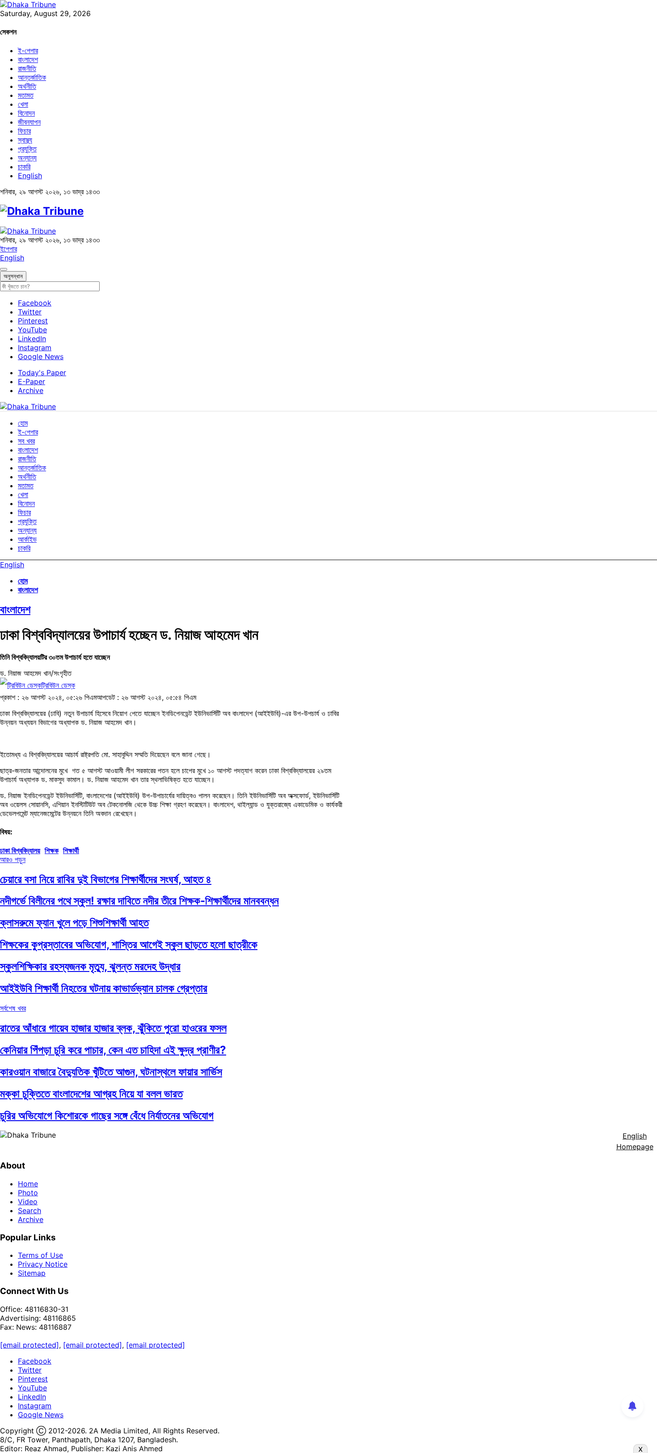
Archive (30, 390)
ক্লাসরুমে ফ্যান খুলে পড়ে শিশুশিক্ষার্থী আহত (74, 922)
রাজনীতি (27, 68)
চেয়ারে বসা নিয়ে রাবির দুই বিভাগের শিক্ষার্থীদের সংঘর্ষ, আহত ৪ (105, 879)
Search (29, 1210)
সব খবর (26, 440)
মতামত (26, 95)
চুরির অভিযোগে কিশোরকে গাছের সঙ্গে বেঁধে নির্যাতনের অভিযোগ (107, 1115)
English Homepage (634, 1141)
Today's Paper (42, 372)
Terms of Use (40, 1255)
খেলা (23, 104)
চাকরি (24, 166)
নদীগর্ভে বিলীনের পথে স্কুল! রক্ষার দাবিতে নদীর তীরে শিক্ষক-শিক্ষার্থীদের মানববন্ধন (139, 900)
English (30, 175)
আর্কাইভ (27, 539)
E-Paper (31, 381)
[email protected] (29, 1344)
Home (28, 1183)
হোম (23, 423)
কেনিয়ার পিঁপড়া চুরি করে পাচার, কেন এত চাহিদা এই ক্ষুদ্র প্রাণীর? (113, 1049)
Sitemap (32, 1273)
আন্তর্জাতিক (32, 77)
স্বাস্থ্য (25, 139)
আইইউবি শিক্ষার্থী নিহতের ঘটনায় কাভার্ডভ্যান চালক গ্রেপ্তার (103, 988)
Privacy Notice (42, 1264)
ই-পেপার (28, 50)
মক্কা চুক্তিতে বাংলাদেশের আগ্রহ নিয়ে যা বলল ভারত (91, 1093)
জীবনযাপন (29, 121)
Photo (28, 1192)
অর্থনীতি (27, 86)
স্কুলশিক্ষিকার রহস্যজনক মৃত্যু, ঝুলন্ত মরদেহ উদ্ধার (90, 966)
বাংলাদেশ (28, 59)
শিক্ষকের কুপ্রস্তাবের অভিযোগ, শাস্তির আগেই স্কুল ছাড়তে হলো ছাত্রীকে (128, 944)
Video (28, 1201)
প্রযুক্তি (27, 148)
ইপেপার (8, 248)
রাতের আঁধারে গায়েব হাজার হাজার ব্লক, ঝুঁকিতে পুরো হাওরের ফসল (113, 1028)
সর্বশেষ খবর (13, 1008)
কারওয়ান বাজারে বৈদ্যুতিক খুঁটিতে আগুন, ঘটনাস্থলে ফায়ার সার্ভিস (111, 1071)
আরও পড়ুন (12, 859)
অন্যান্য (27, 157)
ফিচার (24, 130)
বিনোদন (26, 113)
